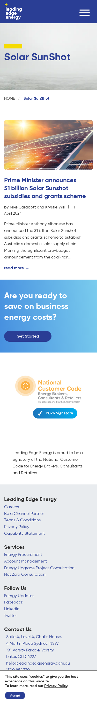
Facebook (13, 602)
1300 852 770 (18, 669)
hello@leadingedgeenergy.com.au (38, 663)
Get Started (28, 336)
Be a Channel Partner (24, 513)
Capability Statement (24, 533)
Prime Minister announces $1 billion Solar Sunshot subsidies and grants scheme (45, 188)
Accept (15, 695)
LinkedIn (11, 608)
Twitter (10, 615)
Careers (11, 506)
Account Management (25, 561)
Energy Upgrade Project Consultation (39, 567)
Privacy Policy (16, 526)
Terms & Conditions (22, 519)
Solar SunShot (36, 98)
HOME (9, 98)
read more (16, 268)
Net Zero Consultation (25, 574)
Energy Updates (19, 595)
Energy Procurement (23, 554)
